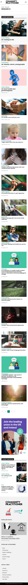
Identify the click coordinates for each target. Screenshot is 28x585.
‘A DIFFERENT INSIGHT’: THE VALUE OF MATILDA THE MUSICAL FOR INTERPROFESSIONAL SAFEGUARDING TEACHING (11, 377)
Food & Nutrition (4, 62)
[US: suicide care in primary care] (14, 107)
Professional (4, 269)
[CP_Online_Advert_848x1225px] (14, 436)
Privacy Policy (5, 577)
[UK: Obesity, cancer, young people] (14, 53)
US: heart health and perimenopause (8, 89)
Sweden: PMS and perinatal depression (12, 325)
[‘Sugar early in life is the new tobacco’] (14, 132)
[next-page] (14, 411)
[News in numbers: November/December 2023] (14, 528)
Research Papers (4, 373)
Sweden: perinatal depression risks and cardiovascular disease (12, 167)
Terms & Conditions (6, 574)
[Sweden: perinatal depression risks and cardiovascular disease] (14, 156)
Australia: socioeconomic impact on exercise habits (11, 299)
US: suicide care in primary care (10, 117)
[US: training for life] (14, 28)
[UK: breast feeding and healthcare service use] (14, 234)
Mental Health (4, 116)
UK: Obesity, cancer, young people (13, 64)
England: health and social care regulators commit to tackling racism (7, 488)
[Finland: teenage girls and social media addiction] (14, 207)
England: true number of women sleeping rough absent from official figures (8, 466)
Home (2, 7)
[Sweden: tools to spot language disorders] (14, 339)
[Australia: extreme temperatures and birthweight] (14, 393)
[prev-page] (2, 411)
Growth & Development (6, 140)
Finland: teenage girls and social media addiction (12, 218)
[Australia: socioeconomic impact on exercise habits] (14, 288)
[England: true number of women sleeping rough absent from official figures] (22, 467)
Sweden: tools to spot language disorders (13, 350)
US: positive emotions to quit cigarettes (12, 193)
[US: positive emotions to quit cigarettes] (14, 183)
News (2, 484)
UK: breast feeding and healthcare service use (13, 244)
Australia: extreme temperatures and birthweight (12, 404)
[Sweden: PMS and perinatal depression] (14, 315)
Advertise (4, 572)
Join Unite (4, 579)
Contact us (4, 570)
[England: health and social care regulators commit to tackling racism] (22, 488)
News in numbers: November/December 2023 (10, 537)
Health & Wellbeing (5, 37)
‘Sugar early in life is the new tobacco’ (12, 142)
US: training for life (7, 40)
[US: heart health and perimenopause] (14, 77)
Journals (4, 568)
